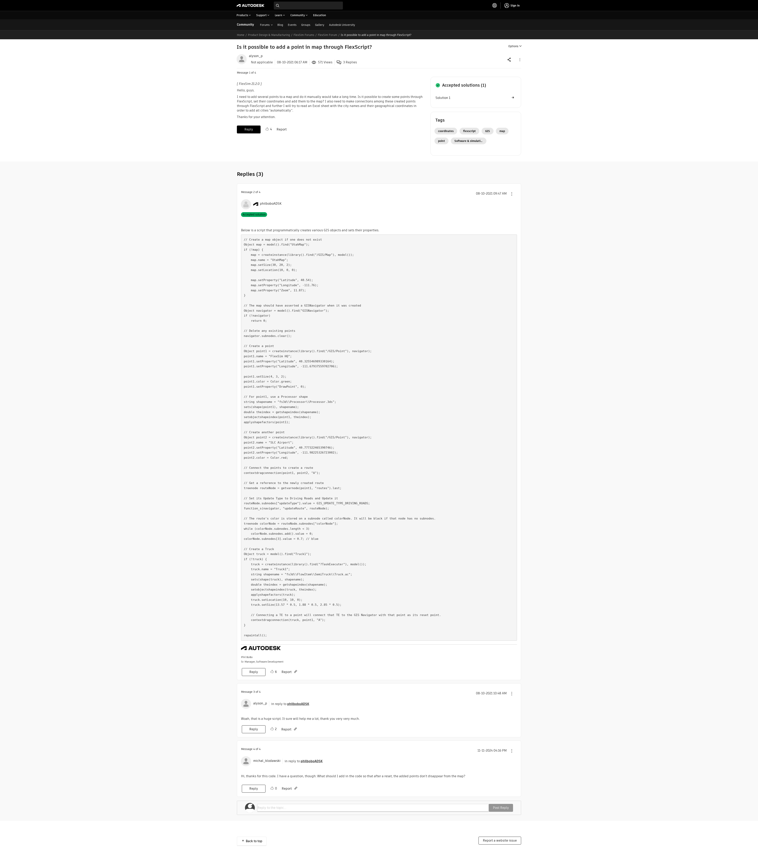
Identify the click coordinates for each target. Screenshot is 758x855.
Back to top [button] (254, 841)
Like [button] (267, 129)
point (441, 141)
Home (240, 35)
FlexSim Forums (304, 35)
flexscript (469, 131)
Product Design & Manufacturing (269, 35)
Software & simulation (469, 141)
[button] (519, 59)
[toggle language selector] (495, 5)
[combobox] (308, 5)
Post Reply (501, 807)
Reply (248, 129)
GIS (487, 131)
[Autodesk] (250, 6)
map (502, 131)
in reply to (290, 704)
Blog (280, 25)
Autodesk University (342, 25)
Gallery (319, 25)
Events (292, 25)
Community (245, 24)
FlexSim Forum (327, 35)
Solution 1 (442, 98)
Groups (305, 25)
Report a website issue (500, 840)
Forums (265, 25)
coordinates (446, 131)
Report (282, 129)
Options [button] (513, 46)
